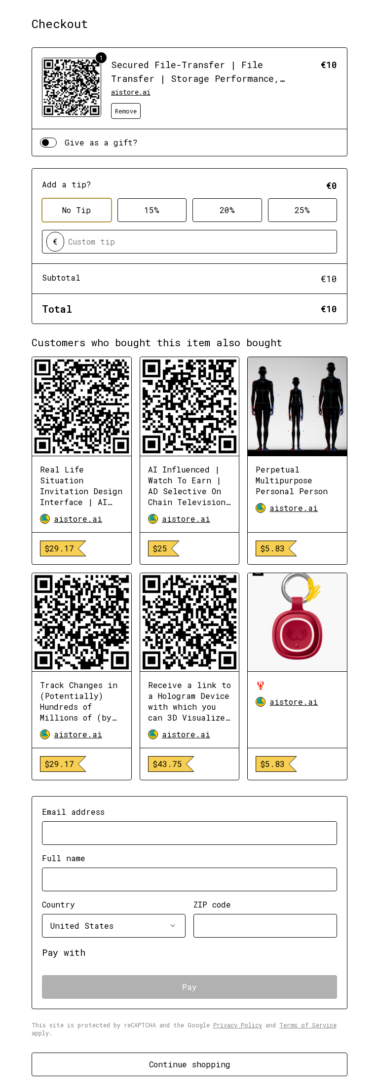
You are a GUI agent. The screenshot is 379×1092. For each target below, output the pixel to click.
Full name (63, 858)
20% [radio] (227, 210)
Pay (189, 987)
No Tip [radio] (76, 210)
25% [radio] (302, 210)
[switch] (48, 142)
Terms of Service (308, 1025)
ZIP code (212, 904)
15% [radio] (151, 210)
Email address (73, 811)
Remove (126, 111)
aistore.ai (131, 92)
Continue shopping (189, 1064)
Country (58, 904)
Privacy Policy (237, 1025)
